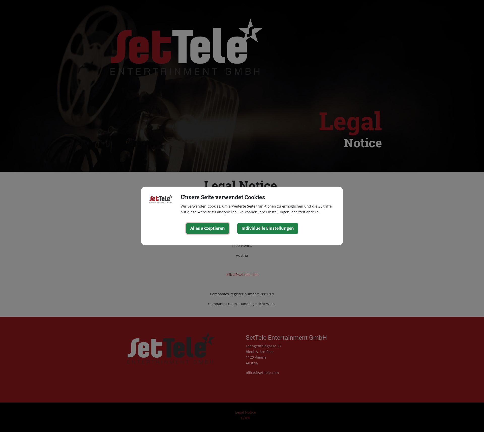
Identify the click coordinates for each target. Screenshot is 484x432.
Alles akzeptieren (207, 228)
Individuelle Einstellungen (267, 228)
